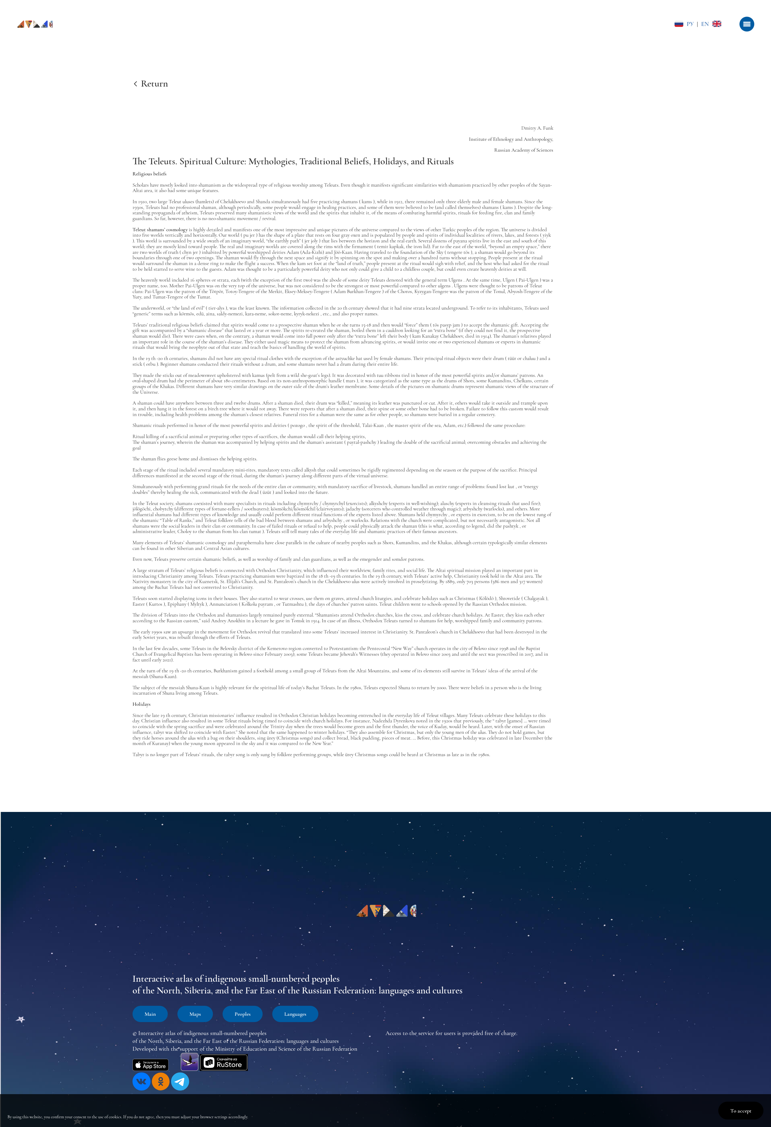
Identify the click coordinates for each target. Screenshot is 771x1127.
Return (154, 83)
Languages (295, 1014)
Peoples (243, 1014)
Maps (195, 1014)
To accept (740, 1110)
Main (150, 1014)
